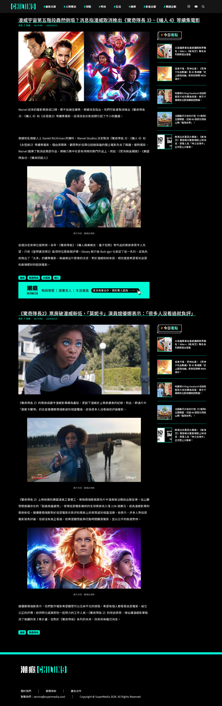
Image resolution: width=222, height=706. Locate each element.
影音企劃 (150, 6)
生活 (117, 6)
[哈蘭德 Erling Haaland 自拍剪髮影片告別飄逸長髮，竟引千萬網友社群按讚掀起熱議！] (164, 96)
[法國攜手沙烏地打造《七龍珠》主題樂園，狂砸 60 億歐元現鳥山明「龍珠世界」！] (164, 119)
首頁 (20, 25)
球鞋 (87, 6)
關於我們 (26, 691)
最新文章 (50, 6)
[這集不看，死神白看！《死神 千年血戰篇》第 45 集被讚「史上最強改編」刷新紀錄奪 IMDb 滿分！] (164, 73)
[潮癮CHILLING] (23, 6)
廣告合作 (76, 691)
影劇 (28, 25)
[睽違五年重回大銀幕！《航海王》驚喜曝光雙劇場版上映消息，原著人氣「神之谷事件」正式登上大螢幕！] (164, 141)
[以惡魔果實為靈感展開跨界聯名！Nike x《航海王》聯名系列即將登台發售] (164, 51)
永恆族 (46, 277)
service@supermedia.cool (49, 697)
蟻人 (56, 277)
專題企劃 (170, 6)
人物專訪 (70, 6)
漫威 (22, 277)
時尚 (102, 6)
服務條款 (51, 691)
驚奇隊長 (34, 277)
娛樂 (132, 6)
